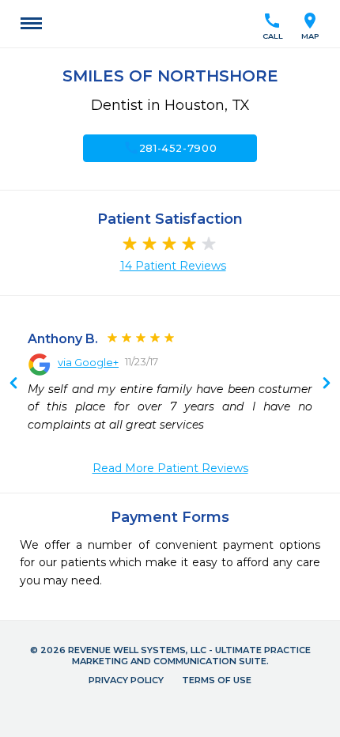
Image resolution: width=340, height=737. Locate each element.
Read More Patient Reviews (170, 468)
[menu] (31, 24)
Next (13, 384)
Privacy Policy (126, 680)
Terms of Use (216, 680)
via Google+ (88, 362)
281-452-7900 (170, 148)
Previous (326, 384)
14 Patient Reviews (173, 266)
